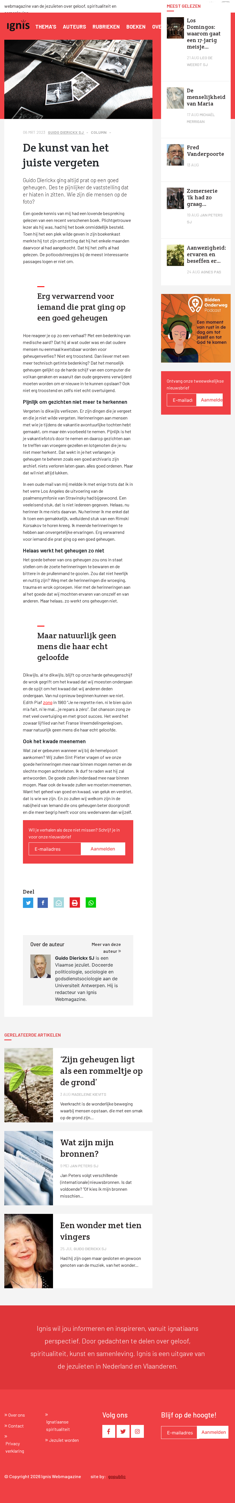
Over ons (16, 1414)
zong (47, 702)
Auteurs (74, 26)
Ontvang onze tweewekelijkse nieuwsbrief (195, 384)
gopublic (117, 1476)
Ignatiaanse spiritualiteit (58, 1425)
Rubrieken (106, 26)
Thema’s (45, 26)
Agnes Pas (211, 271)
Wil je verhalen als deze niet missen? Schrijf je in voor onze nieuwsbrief (74, 833)
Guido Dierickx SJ (66, 132)
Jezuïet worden (64, 1440)
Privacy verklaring (14, 1447)
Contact (16, 1425)
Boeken (136, 26)
